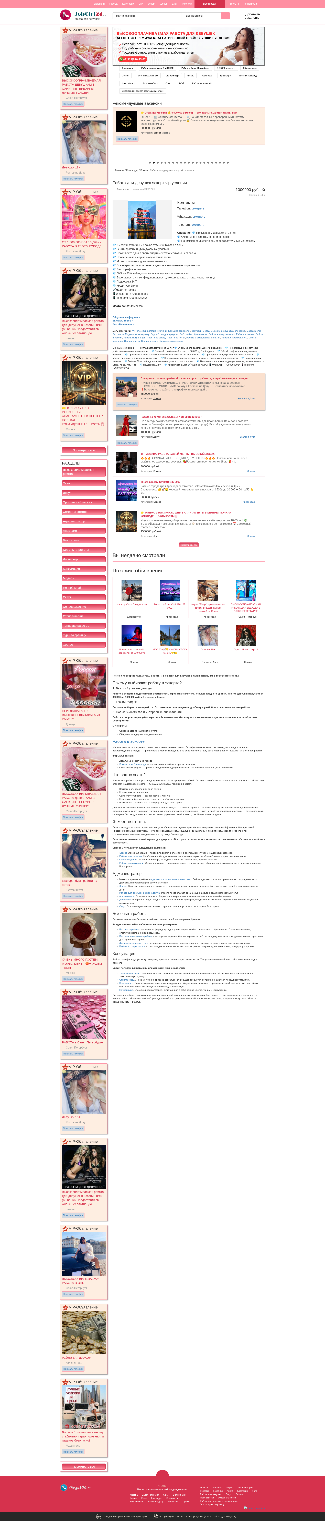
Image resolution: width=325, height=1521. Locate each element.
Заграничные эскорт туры (133, 943)
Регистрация (250, 3)
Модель (68, 578)
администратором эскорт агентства (171, 879)
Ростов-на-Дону (150, 83)
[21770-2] (189, 46)
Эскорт (151, 3)
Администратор (74, 521)
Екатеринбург (172, 76)
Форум (229, 1487)
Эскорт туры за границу (212, 1504)
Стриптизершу (127, 979)
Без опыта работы (76, 549)
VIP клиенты (139, 330)
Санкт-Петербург (150, 1495)
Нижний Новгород (248, 76)
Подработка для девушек (164, 334)
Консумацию (126, 983)
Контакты (218, 1491)
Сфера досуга (250, 68)
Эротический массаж (77, 502)
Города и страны (245, 1487)
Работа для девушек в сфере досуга (139, 892)
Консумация (71, 568)
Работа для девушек (130, 856)
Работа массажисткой (147, 76)
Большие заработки (179, 330)
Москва (251, 471)
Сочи (168, 83)
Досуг (163, 3)
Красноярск (225, 76)
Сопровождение (74, 606)
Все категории (194, 15)
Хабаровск (173, 1501)
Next (268, 132)
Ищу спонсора (237, 330)
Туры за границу (74, 635)
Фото (254, 1491)
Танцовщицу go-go (129, 973)
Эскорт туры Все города (132, 764)
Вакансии (99, 3)
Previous (109, 132)
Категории (128, 3)
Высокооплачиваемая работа (78, 472)
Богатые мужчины (157, 330)
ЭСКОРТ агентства (226, 68)
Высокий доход (219, 330)
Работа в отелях (245, 334)
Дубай (181, 83)
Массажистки (207, 1497)
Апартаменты (72, 530)
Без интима (71, 540)
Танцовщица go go (76, 625)
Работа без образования (193, 334)
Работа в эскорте (129, 741)
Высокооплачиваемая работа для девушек (142, 91)
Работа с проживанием (234, 337)
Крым (144, 1498)
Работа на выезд (156, 337)
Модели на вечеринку (137, 334)
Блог (174, 3)
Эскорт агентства (75, 511)
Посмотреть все (84, 450)
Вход (233, 3)
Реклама (187, 3)
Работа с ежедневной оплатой (203, 337)
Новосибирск (128, 83)
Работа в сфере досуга (132, 946)
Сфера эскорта (149, 341)
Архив (230, 1491)
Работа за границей (202, 83)
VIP (141, 3)
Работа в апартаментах (222, 334)
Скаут (67, 597)
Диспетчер (70, 559)
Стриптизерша (73, 616)
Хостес (68, 644)
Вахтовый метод (200, 330)
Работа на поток (176, 337)
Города (113, 3)
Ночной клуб (72, 587)
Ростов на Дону (246, 398)
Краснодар (207, 76)
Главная (119, 170)
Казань (190, 76)
